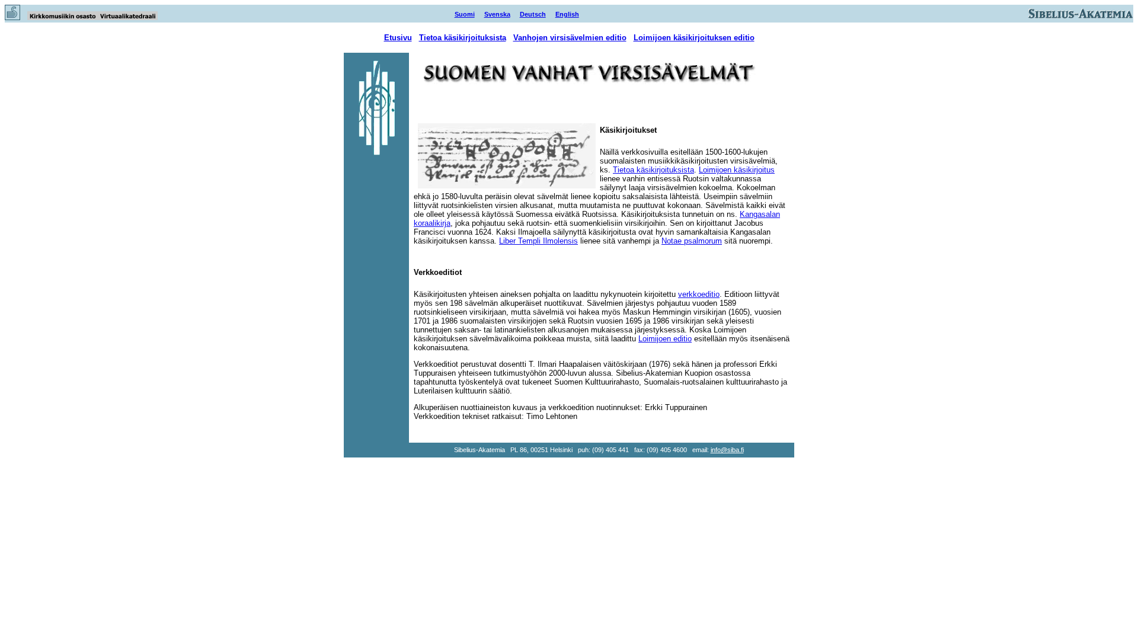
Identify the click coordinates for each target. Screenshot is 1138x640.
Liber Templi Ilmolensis (538, 240)
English (567, 14)
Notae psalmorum (691, 240)
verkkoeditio (699, 294)
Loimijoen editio (665, 338)
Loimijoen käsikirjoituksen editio (694, 37)
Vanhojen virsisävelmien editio (569, 37)
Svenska (497, 14)
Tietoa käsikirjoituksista (462, 37)
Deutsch (533, 14)
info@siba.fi (727, 449)
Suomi (465, 14)
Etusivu (398, 37)
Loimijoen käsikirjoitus (737, 169)
